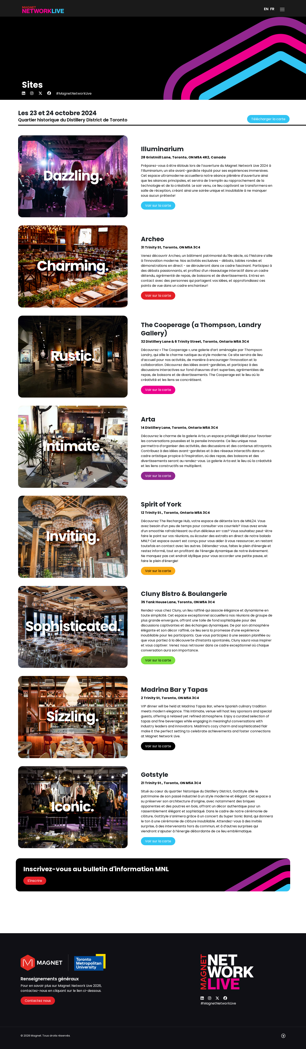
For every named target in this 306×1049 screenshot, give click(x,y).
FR (272, 8)
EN (266, 8)
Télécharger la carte (268, 119)
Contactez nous (38, 1000)
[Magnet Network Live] (43, 9)
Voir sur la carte (158, 205)
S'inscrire (34, 880)
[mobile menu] (282, 9)
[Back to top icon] (283, 1038)
